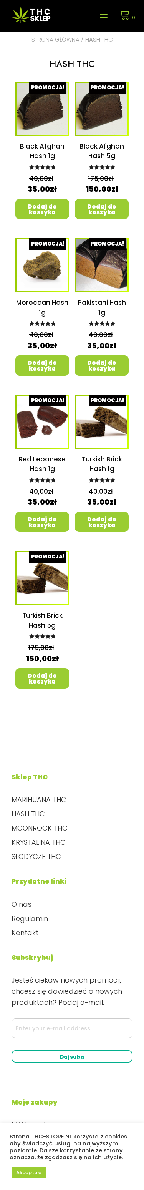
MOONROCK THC (40, 828)
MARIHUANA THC (39, 799)
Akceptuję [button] (28, 1172)
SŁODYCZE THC (36, 856)
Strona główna (55, 39)
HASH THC (28, 814)
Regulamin (30, 918)
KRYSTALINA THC (39, 842)
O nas (21, 904)
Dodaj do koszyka (42, 209)
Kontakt (25, 933)
